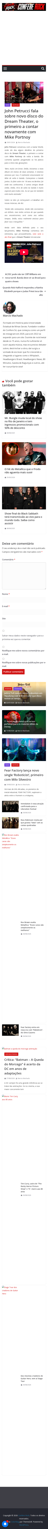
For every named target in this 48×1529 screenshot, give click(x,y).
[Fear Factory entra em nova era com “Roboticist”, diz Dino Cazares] (10, 1031)
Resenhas (40, 691)
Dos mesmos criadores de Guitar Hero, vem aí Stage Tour (32, 1378)
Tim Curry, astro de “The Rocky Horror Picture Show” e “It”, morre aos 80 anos (32, 1187)
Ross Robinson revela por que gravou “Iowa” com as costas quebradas (32, 822)
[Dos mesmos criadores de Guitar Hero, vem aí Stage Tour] (10, 1380)
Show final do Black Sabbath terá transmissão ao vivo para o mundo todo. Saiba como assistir (23, 518)
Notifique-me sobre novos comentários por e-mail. (23, 652)
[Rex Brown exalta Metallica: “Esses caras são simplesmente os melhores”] (10, 928)
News (7, 105)
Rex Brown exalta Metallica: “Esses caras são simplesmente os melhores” (32, 926)
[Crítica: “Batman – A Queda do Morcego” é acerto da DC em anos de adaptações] (24, 1048)
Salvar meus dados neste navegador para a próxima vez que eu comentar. (22, 637)
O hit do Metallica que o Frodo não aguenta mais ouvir (22, 470)
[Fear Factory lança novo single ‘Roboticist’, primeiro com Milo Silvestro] (24, 749)
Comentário (8, 559)
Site (4, 618)
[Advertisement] (24, 40)
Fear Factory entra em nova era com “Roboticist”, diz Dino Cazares (32, 1030)
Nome (6, 594)
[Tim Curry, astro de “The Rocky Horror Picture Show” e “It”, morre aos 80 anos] (10, 1189)
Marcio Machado (24, 142)
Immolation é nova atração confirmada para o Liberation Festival (32, 806)
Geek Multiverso (11, 1054)
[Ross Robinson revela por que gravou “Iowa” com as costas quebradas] (10, 824)
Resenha (31, 691)
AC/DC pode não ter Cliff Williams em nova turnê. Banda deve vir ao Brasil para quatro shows (25, 278)
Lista (33, 719)
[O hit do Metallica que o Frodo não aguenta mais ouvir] (24, 444)
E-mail (6, 606)
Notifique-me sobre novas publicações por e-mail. (24, 664)
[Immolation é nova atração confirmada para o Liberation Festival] (10, 808)
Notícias (16, 105)
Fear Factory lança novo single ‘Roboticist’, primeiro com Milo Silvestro (23, 774)
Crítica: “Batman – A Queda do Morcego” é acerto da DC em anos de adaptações (24, 1066)
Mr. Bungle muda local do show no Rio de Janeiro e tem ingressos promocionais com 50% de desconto (23, 423)
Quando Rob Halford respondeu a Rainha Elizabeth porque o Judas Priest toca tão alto (23, 291)
